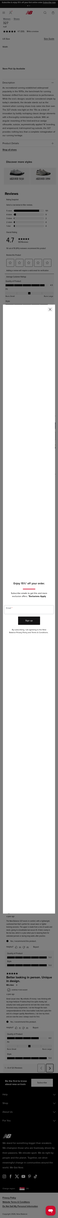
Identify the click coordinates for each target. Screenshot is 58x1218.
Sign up (29, 620)
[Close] (50, 309)
